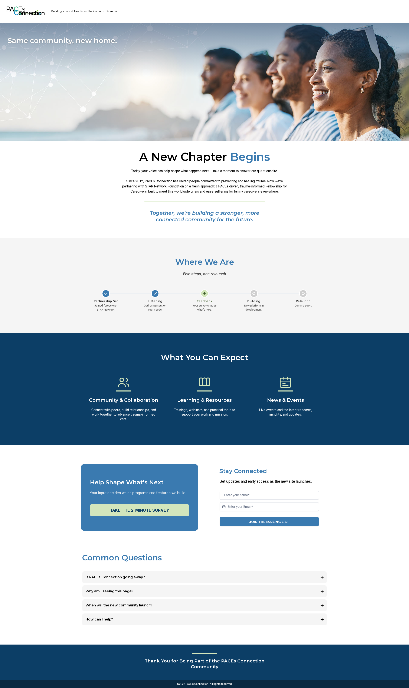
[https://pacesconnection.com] (25, 10)
